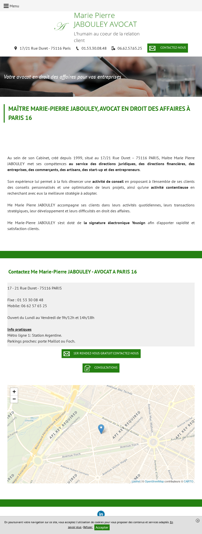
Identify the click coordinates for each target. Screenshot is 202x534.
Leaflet (136, 481)
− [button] (14, 399)
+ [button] (14, 392)
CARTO (188, 481)
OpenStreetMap (154, 481)
